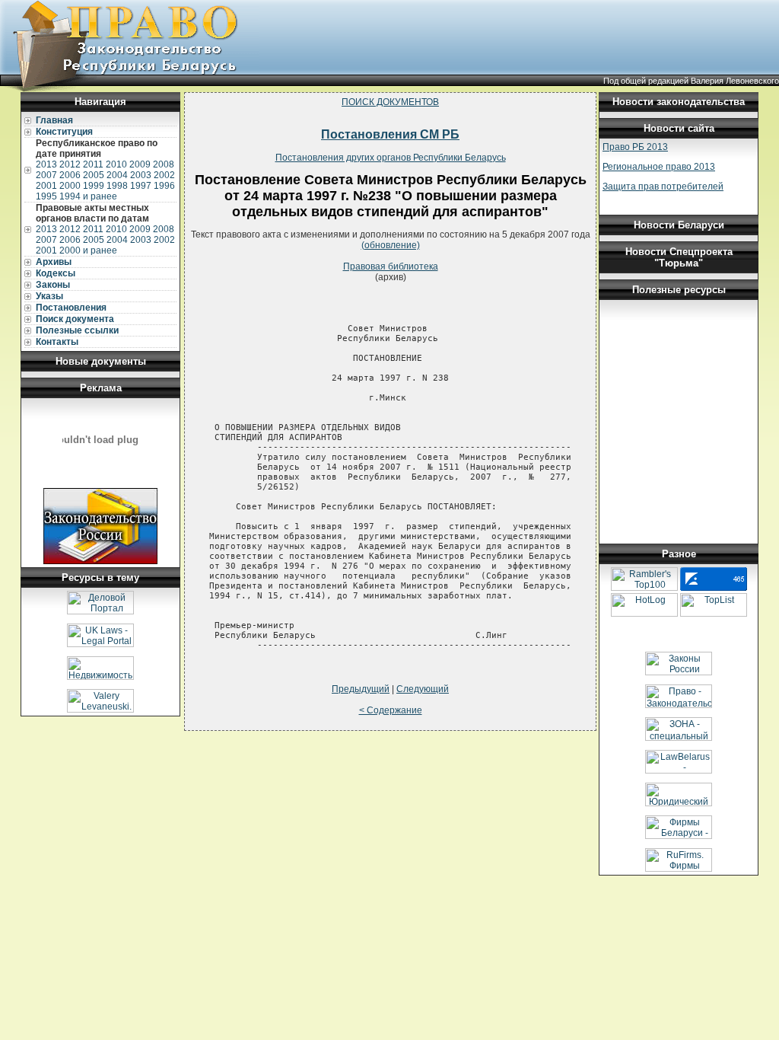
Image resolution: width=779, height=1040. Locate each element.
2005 (93, 175)
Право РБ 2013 (635, 147)
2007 (46, 175)
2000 (70, 185)
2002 (164, 175)
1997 (140, 185)
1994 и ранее (88, 196)
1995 (46, 196)
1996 (164, 185)
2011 (93, 164)
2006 (70, 175)
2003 (140, 175)
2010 (116, 164)
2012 (70, 164)
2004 (117, 175)
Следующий (422, 689)
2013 (46, 164)
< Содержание (390, 710)
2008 (163, 164)
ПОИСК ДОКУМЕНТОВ (390, 102)
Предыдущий (361, 689)
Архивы (54, 262)
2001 (46, 185)
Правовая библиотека (390, 266)
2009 (140, 164)
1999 (93, 185)
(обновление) (390, 245)
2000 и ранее (88, 250)
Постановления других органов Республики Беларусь (390, 157)
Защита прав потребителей (663, 186)
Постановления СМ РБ (390, 134)
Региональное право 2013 (659, 166)
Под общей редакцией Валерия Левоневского (691, 80)
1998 (117, 185)
